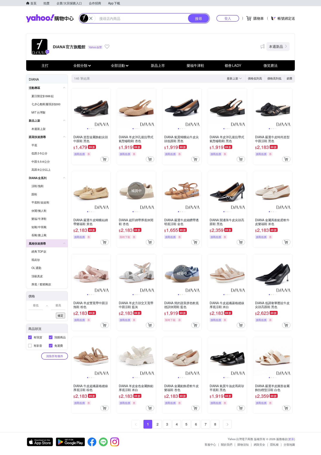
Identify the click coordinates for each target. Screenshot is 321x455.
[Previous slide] (74, 107)
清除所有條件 (54, 356)
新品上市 (158, 65)
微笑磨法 (271, 65)
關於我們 (226, 444)
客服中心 (210, 444)
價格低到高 (255, 78)
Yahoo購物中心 (50, 18)
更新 (291, 439)
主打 (44, 65)
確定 (60, 315)
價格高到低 (274, 78)
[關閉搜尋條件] (90, 18)
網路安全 (259, 444)
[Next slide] (107, 107)
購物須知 (243, 444)
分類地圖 (289, 444)
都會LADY (233, 65)
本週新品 (276, 46)
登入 (227, 18)
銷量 (289, 78)
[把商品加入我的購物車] (104, 159)
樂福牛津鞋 (195, 65)
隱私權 (274, 444)
